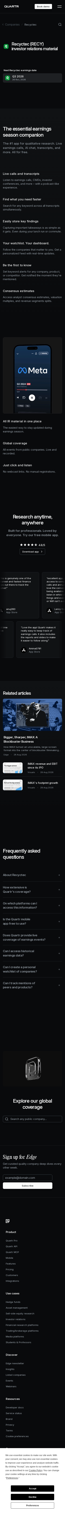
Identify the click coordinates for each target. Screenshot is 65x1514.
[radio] (21, 544)
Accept (32, 1488)
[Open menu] (59, 6)
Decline (32, 1497)
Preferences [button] (12, 1478)
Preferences (32, 1505)
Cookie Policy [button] (35, 1470)
